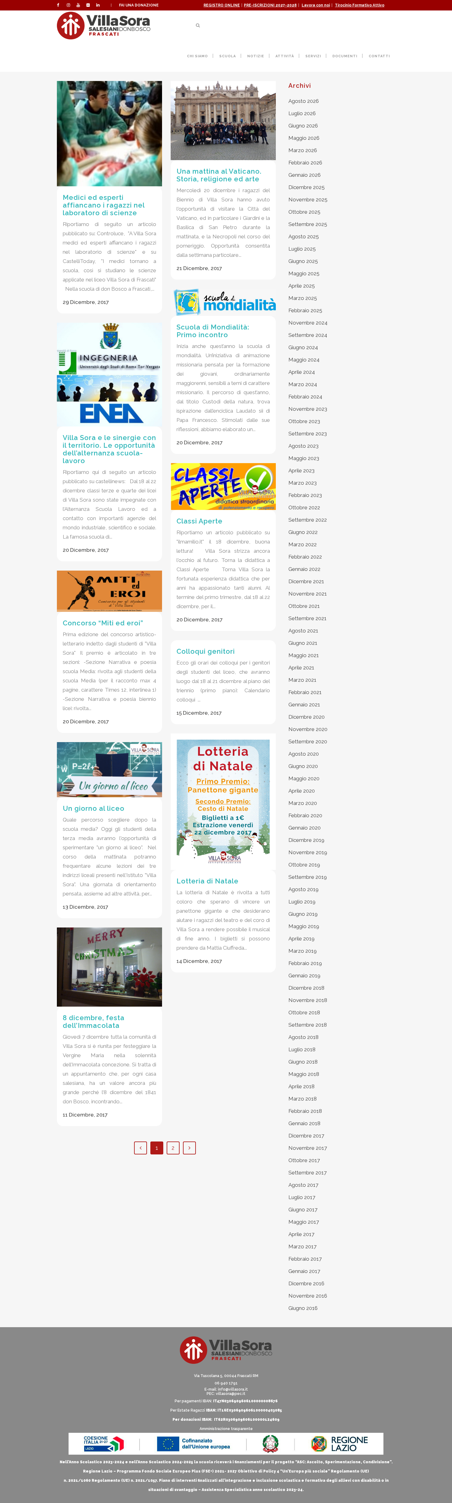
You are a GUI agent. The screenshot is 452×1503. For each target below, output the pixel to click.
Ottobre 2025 (304, 212)
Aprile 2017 (301, 1234)
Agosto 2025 (303, 236)
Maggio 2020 (303, 778)
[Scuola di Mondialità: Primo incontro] (223, 302)
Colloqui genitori (205, 651)
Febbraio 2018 (305, 1111)
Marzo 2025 (302, 298)
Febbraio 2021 (305, 692)
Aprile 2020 (301, 791)
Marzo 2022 (302, 544)
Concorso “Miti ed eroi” (103, 623)
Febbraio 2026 (305, 163)
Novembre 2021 (307, 594)
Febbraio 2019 (305, 963)
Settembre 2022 (307, 520)
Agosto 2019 (303, 889)
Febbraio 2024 (305, 397)
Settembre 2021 (307, 618)
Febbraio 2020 (305, 815)
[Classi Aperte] (223, 486)
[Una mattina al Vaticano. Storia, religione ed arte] (223, 120)
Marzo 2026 (302, 150)
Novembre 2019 (307, 852)
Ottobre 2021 (304, 606)
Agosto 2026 (303, 101)
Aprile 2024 (301, 372)
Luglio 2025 (302, 249)
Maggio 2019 (303, 926)
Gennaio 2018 (304, 1123)
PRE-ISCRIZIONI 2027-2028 (270, 5)
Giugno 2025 (303, 261)
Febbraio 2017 (305, 1259)
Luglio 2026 (302, 113)
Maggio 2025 (303, 273)
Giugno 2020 (303, 766)
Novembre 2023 (307, 409)
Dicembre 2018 (306, 988)
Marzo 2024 (302, 384)
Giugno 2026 (303, 126)
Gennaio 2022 (304, 569)
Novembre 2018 (307, 1000)
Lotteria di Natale (207, 881)
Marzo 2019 (302, 951)
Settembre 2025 (307, 224)
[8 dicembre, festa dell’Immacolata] (109, 967)
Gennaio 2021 (304, 704)
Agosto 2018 (303, 1037)
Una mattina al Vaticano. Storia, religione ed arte (219, 175)
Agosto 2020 (303, 754)
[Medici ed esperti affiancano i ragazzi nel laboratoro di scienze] (109, 133)
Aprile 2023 (301, 470)
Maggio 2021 (303, 655)
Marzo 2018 (302, 1099)
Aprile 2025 (301, 286)
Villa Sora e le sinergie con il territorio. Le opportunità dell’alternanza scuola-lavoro (109, 449)
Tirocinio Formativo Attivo (359, 5)
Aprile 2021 (301, 668)
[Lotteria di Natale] (223, 801)
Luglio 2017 (301, 1197)
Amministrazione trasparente (226, 1429)
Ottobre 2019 (304, 865)
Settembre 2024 (307, 335)
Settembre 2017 (307, 1173)
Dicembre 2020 (306, 717)
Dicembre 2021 (306, 581)
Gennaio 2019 (304, 975)
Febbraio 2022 (305, 557)
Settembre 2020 (307, 741)
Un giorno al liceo (94, 808)
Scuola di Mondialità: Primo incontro (212, 331)
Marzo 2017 (302, 1246)
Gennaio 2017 (304, 1271)
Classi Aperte (199, 521)
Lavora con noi (316, 5)
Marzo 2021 (302, 680)
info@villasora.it (233, 1389)
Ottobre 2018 (304, 1012)
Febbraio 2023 (305, 495)
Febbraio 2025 (305, 310)
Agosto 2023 (303, 446)
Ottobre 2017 (304, 1160)
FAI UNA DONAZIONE (139, 5)
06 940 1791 (226, 1383)
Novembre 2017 (307, 1148)
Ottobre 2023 (304, 421)
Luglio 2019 (301, 902)
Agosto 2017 (303, 1185)
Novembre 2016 (307, 1296)
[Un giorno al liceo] (109, 769)
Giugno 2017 (302, 1209)
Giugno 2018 (303, 1062)
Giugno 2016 (303, 1308)
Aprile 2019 (301, 938)
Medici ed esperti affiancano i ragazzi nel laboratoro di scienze (104, 205)
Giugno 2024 (303, 347)
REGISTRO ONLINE (222, 5)
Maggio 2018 (303, 1074)
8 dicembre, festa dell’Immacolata (94, 1021)
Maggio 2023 (303, 458)
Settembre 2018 (307, 1025)
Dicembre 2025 (306, 187)
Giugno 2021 (302, 643)
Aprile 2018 (301, 1086)
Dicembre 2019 (306, 840)
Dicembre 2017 (306, 1136)
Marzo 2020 (302, 803)
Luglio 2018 (301, 1049)
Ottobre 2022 (304, 507)
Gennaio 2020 (304, 828)
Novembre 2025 (307, 199)
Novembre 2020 (307, 729)
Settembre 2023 (307, 433)
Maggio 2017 (303, 1222)
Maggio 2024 (303, 360)
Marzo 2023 (302, 483)
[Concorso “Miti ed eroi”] (109, 591)
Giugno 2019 (303, 914)
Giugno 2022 (303, 532)
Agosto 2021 (303, 631)
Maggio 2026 (303, 138)
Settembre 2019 (307, 877)
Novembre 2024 (307, 323)
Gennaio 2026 (304, 175)
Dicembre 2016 (306, 1283)
